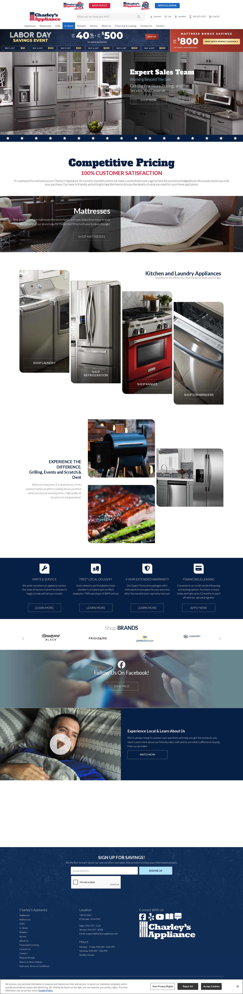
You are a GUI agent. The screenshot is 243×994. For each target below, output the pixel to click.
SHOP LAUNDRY (44, 363)
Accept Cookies (211, 986)
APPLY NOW (198, 608)
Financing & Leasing (125, 26)
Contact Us (146, 26)
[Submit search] (139, 17)
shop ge (151, 36)
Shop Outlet (99, 5)
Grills (58, 26)
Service (94, 26)
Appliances (30, 26)
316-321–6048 (95, 929)
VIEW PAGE (121, 686)
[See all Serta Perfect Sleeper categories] (145, 638)
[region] (121, 986)
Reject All (188, 986)
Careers (160, 26)
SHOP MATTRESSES (91, 236)
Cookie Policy (46, 990)
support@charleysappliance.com (102, 933)
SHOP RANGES (147, 384)
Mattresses (45, 26)
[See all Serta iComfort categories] (192, 636)
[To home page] (45, 17)
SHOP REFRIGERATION (96, 373)
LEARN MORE (44, 608)
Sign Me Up (155, 870)
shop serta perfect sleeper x (221, 41)
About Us (106, 26)
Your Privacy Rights (162, 986)
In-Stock (68, 26)
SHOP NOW (121, 464)
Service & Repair (167, 5)
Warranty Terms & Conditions (34, 966)
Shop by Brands (27, 957)
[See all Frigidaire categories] (98, 638)
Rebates (81, 26)
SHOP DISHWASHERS (198, 395)
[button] (151, 17)
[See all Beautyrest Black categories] (50, 637)
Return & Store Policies (30, 962)
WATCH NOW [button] (147, 754)
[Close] (237, 986)
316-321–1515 (93, 925)
